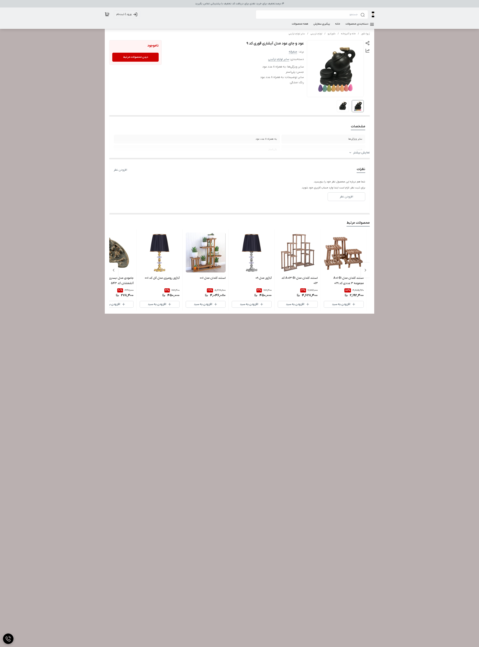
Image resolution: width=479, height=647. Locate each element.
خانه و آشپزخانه (348, 33)
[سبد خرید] (107, 14)
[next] (113, 270)
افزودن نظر (120, 170)
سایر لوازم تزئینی (297, 33)
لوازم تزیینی (316, 33)
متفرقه (293, 52)
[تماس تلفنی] (8, 639)
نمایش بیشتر (361, 152)
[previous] (365, 270)
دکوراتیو (331, 33)
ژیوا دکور (365, 33)
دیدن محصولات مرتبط (135, 57)
